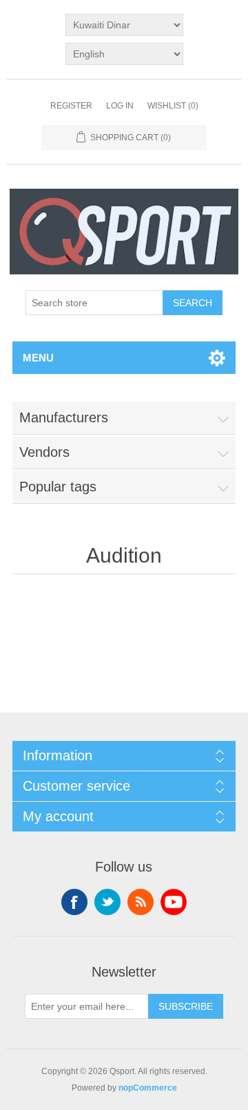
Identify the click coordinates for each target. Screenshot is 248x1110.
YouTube (174, 902)
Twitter (107, 902)
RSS (140, 902)
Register (71, 106)
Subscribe (185, 1006)
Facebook (74, 902)
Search (192, 302)
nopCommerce (147, 1088)
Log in (120, 106)
